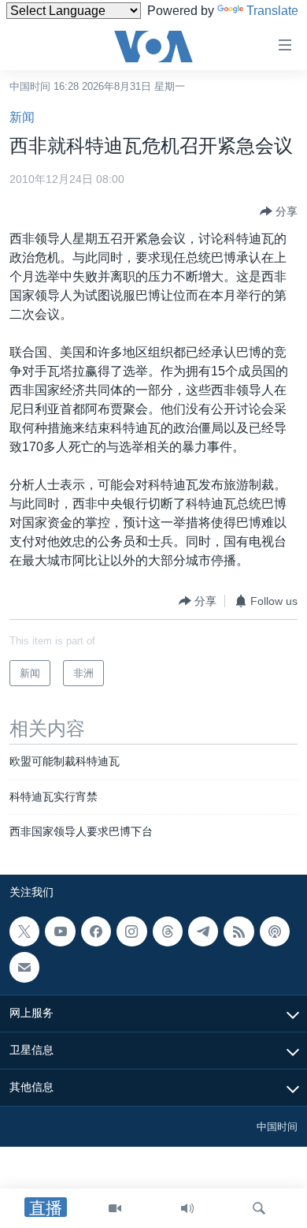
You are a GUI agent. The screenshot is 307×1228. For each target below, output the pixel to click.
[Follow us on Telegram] (203, 931)
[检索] (259, 1208)
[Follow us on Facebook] (96, 931)
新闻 (22, 117)
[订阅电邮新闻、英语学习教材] (24, 967)
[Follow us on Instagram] (131, 931)
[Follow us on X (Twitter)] (24, 931)
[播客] (275, 931)
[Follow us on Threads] (168, 931)
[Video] (115, 1208)
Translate (272, 10)
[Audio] (187, 1208)
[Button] (279, 211)
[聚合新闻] (238, 931)
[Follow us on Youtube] (60, 931)
